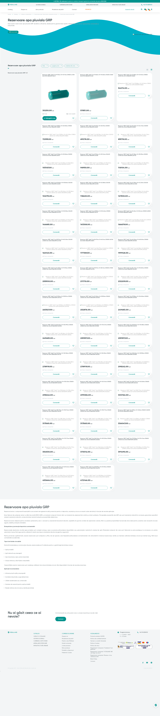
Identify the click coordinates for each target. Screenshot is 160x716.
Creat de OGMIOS (148, 668)
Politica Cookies (94, 643)
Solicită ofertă (129, 9)
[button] (141, 9)
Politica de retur (94, 645)
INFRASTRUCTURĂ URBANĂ (118, 4)
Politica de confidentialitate (98, 638)
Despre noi (24, 9)
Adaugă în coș (50, 118)
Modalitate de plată (57, 9)
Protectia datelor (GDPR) (97, 636)
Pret (44, 66)
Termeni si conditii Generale (98, 641)
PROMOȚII (88, 9)
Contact (74, 9)
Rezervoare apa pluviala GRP (18, 73)
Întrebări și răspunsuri (68, 650)
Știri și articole (40, 9)
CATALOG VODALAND (39, 636)
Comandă (94, 118)
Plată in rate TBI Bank (68, 641)
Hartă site (33, 668)
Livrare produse (66, 645)
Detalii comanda (66, 643)
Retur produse (66, 648)
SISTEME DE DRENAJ (41, 4)
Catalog (10, 9)
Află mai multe (13, 32)
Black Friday (93, 659)
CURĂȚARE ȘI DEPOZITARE (66, 4)
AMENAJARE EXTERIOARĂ (92, 4)
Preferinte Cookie (67, 652)
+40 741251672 (147, 4)
